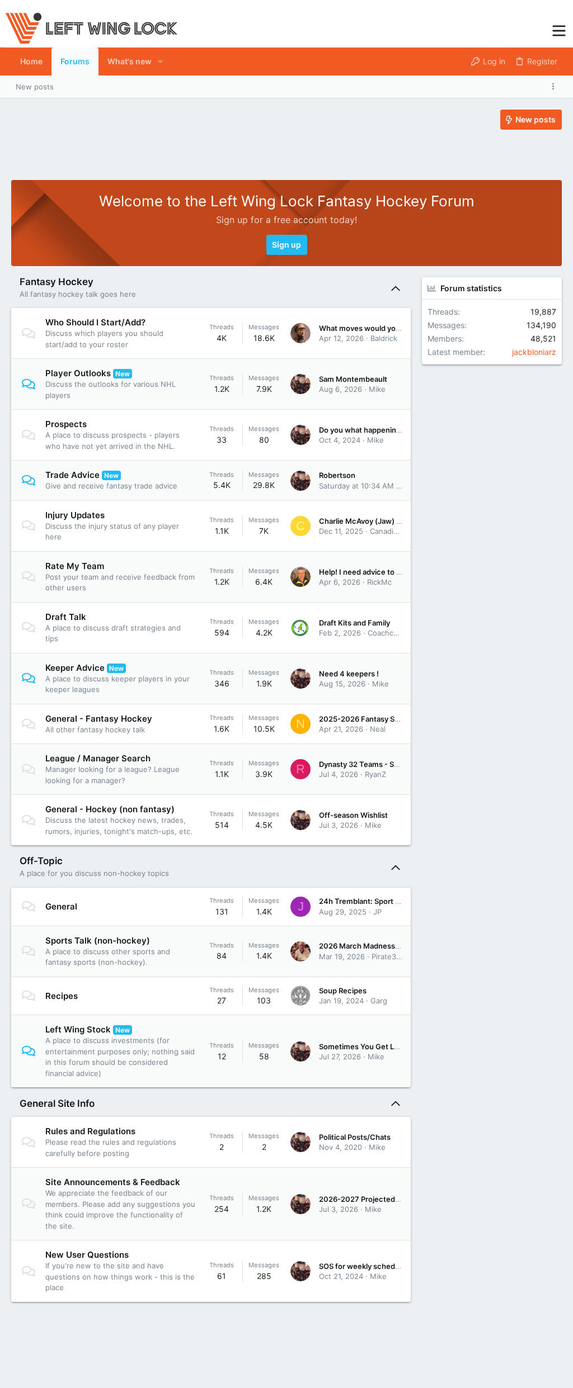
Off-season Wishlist (353, 815)
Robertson (337, 475)
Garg (378, 1000)
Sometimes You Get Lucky (365, 1046)
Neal (378, 728)
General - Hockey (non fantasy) (110, 809)
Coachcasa (386, 632)
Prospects (66, 424)
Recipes (61, 996)
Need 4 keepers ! (349, 673)
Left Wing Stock (78, 1029)
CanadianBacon (396, 531)
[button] (559, 29)
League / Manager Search (98, 758)
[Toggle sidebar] (555, 86)
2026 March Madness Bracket (371, 945)
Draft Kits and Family (354, 622)
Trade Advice (72, 475)
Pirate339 (388, 956)
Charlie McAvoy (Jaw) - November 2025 (388, 521)
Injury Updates (75, 515)
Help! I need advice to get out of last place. (393, 571)
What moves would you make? (372, 328)
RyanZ (375, 774)
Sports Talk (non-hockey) (97, 940)
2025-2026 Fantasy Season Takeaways (387, 718)
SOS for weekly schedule (362, 1266)
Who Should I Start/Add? (95, 322)
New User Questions (87, 1254)
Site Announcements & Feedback (112, 1182)
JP (377, 911)
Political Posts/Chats (355, 1137)
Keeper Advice (75, 667)
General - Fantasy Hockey (98, 718)
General (61, 906)
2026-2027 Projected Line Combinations (390, 1199)
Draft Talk (65, 617)
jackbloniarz (534, 352)
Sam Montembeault (353, 379)
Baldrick (383, 338)
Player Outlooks (78, 373)
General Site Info (57, 1103)
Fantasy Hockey (56, 281)
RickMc (379, 581)
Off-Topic (41, 860)
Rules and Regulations (90, 1131)
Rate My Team (74, 566)
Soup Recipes (343, 990)
